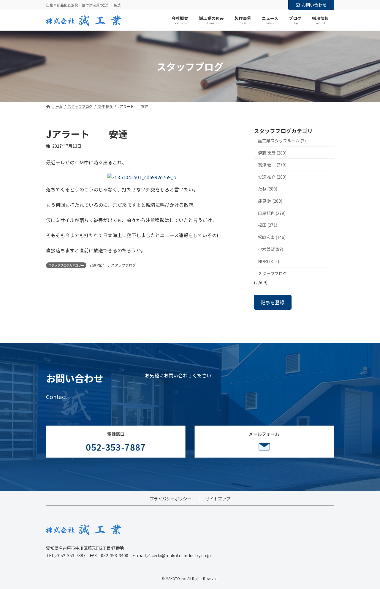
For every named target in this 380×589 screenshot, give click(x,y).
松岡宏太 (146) (272, 237)
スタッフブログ (123, 264)
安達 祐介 (96, 264)
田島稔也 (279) (272, 213)
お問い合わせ (314, 5)
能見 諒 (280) (270, 201)
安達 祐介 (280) (272, 177)
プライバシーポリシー (170, 498)
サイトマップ (217, 498)
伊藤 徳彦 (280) (272, 153)
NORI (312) (268, 261)
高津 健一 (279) (272, 165)
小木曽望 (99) (270, 249)
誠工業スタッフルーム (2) (282, 141)
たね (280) (267, 189)
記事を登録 (272, 302)
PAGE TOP (366, 565)
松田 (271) (267, 225)
